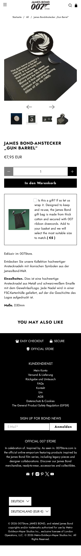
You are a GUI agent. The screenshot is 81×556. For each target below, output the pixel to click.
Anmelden (63, 426)
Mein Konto (41, 370)
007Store (23, 523)
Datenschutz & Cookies (40, 401)
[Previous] (29, 107)
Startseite (17, 17)
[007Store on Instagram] (37, 475)
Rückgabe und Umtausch (41, 379)
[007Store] (40, 5)
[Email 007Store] (28, 475)
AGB (40, 397)
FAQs (40, 383)
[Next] (52, 107)
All (27, 17)
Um (40, 392)
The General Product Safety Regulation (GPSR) (40, 405)
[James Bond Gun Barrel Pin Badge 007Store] (40, 64)
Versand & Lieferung (40, 375)
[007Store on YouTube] (52, 475)
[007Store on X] (47, 475)
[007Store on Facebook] (32, 475)
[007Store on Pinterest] (42, 475)
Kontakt (40, 388)
